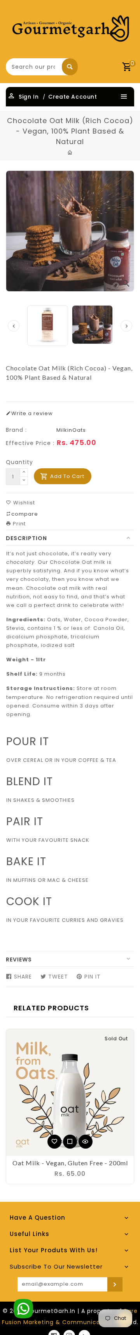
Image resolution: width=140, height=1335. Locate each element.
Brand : (16, 430)
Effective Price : (30, 443)
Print (18, 523)
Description (26, 538)
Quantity (19, 462)
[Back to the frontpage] (70, 152)
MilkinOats (71, 430)
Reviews (19, 959)
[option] (92, 324)
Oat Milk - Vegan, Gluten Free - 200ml (70, 1162)
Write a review (32, 413)
